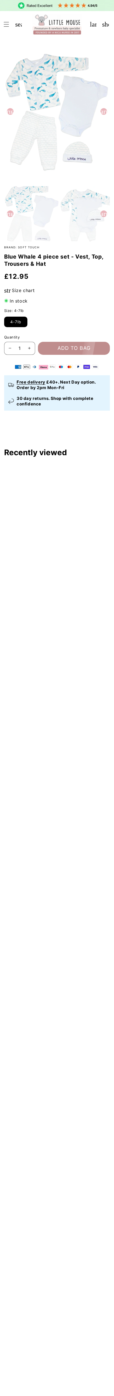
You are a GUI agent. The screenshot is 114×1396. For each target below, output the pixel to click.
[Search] (18, 24)
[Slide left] (10, 111)
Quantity (12, 337)
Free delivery (31, 382)
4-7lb (15, 321)
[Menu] (6, 24)
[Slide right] (103, 111)
